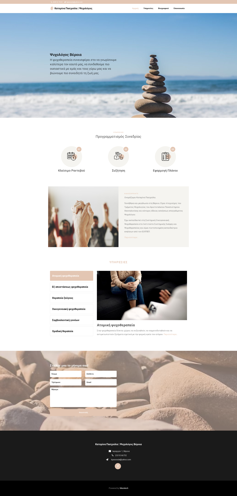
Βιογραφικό (163, 8)
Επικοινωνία (179, 8)
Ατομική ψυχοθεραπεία (65, 275)
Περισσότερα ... (131, 237)
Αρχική (135, 8)
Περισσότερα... (171, 334)
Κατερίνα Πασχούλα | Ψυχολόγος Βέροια (118, 444)
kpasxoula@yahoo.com (74, 2)
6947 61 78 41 (58, 2)
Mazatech (124, 488)
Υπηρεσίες (148, 8)
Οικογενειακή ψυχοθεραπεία (68, 309)
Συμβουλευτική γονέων (65, 320)
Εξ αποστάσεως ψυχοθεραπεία (70, 286)
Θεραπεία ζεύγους (62, 297)
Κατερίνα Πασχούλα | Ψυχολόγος (73, 8)
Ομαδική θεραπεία (62, 331)
